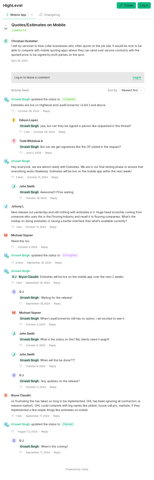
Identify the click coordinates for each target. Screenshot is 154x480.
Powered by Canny (77, 469)
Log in (144, 5)
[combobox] (131, 90)
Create (128, 5)
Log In (137, 77)
